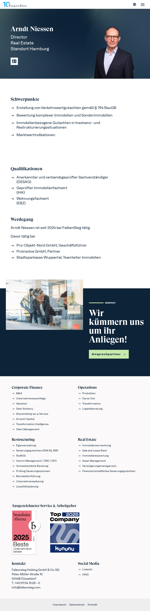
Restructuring (23, 439)
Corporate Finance (27, 387)
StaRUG (21, 455)
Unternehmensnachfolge (31, 398)
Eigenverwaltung (26, 445)
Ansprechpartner (106, 354)
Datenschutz (77, 604)
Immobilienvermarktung (96, 445)
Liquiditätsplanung (27, 486)
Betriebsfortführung (28, 476)
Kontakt (92, 604)
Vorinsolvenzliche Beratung (32, 466)
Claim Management (28, 429)
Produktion (88, 393)
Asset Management (94, 460)
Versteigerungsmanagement (99, 466)
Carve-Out (88, 398)
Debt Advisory (24, 408)
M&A (19, 393)
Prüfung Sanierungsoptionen (33, 471)
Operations (87, 387)
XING (85, 574)
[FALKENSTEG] (15, 4)
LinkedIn (87, 569)
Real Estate (87, 439)
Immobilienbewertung (95, 455)
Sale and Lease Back (94, 450)
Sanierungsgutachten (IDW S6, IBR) (37, 450)
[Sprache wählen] (134, 4)
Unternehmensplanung (30, 481)
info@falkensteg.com (26, 587)
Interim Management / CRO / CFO (36, 460)
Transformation (91, 403)
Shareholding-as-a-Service (32, 413)
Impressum (59, 604)
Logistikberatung (92, 408)
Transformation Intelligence (32, 424)
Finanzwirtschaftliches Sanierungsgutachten (108, 471)
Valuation (21, 403)
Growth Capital (25, 419)
